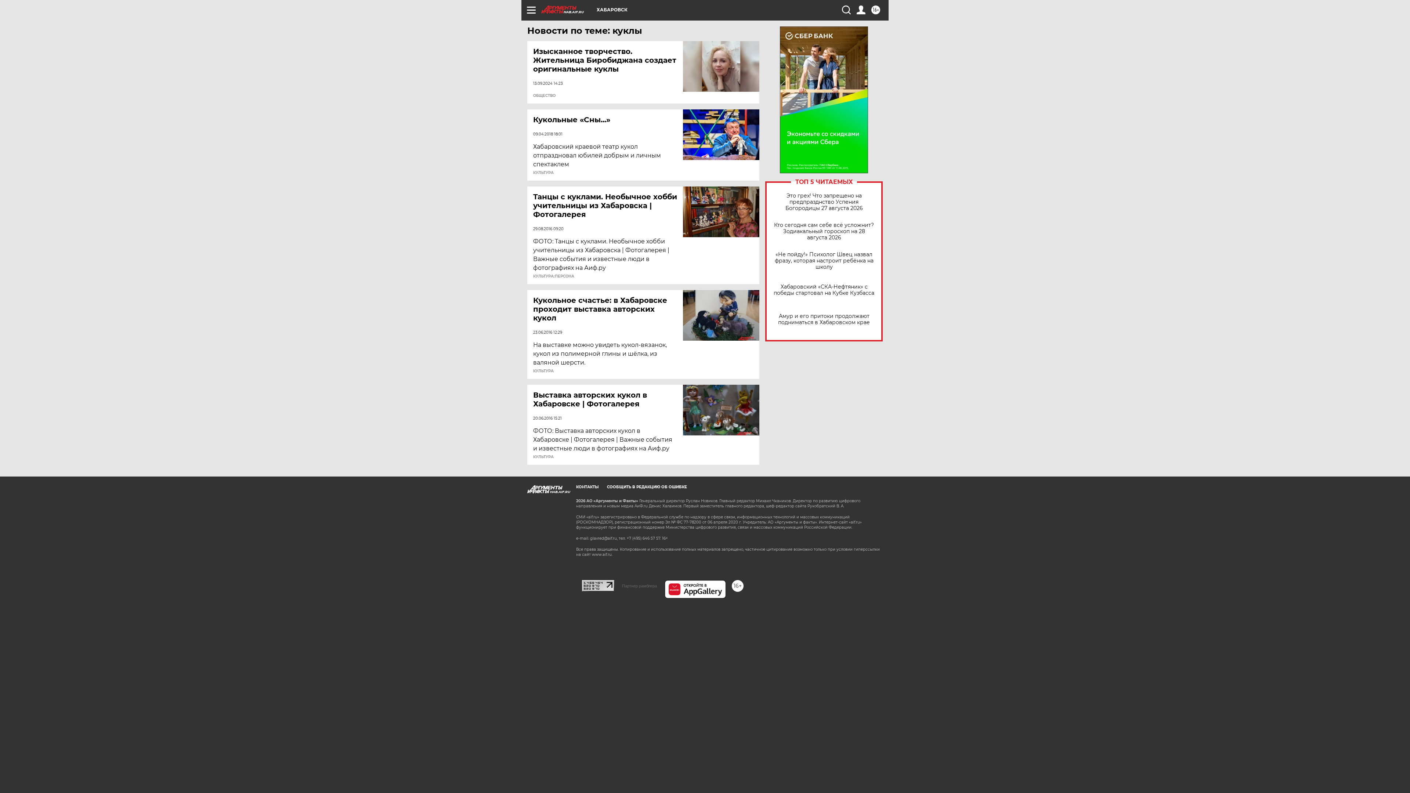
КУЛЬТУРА (543, 173)
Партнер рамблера (639, 586)
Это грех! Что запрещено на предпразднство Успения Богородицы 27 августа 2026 (824, 202)
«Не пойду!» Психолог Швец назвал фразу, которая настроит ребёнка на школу (824, 260)
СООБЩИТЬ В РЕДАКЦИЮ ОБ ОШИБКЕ (647, 487)
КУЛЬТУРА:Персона (553, 276)
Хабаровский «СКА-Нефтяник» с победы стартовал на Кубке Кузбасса (824, 290)
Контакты (587, 487)
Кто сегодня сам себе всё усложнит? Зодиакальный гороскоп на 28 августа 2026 (824, 231)
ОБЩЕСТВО (544, 96)
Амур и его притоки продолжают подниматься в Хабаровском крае (824, 319)
